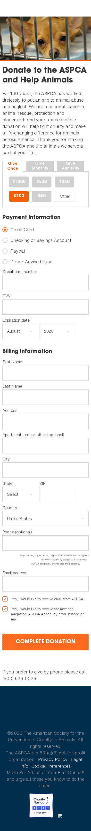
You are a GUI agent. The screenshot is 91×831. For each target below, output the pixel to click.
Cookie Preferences (51, 766)
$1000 (18, 182)
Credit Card (22, 229)
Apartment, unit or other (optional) (33, 435)
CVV (6, 296)
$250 (64, 182)
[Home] (45, 8)
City (6, 459)
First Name (12, 362)
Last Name (12, 386)
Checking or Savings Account (40, 240)
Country (9, 508)
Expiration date (16, 320)
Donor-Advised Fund (31, 261)
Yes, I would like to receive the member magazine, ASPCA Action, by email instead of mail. (47, 614)
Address (9, 410)
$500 (41, 182)
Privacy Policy (52, 759)
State (7, 483)
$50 (42, 196)
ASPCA (45, 716)
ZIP (43, 483)
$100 (19, 196)
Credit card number (19, 271)
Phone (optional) (17, 532)
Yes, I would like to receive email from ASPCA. (47, 598)
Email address (14, 573)
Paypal (17, 251)
